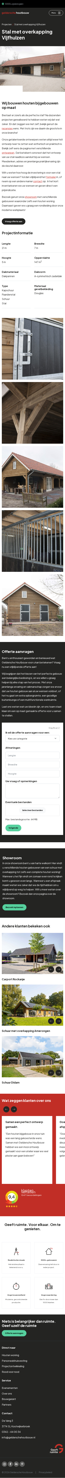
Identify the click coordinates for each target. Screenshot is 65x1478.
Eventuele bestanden (18, 802)
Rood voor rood (10, 1372)
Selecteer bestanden (32, 810)
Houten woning (10, 1355)
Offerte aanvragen (14, 1333)
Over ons (7, 1393)
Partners (6, 1404)
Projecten (7, 24)
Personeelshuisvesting (14, 1360)
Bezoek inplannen (14, 907)
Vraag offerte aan (13, 221)
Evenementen (10, 1387)
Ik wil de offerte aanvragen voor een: (27, 732)
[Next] (59, 969)
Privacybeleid (45, 1472)
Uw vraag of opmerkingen (21, 781)
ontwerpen (8, 152)
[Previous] (51, 969)
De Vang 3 (7, 1420)
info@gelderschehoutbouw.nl (18, 1437)
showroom (31, 196)
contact (37, 181)
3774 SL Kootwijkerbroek (16, 1426)
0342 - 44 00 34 (11, 1432)
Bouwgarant (9, 1399)
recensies (7, 128)
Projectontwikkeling (13, 1366)
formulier (51, 177)
